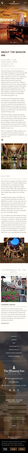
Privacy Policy (14, 349)
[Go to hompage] (14, 6)
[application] (14, 446)
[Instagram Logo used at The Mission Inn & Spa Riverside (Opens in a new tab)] (10, 390)
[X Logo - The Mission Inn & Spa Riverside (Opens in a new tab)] (18, 390)
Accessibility (14, 346)
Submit (14, 425)
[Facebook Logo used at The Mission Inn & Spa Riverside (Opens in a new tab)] (14, 390)
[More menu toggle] (25, 2)
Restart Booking (14, 356)
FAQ (14, 343)
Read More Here (5, 323)
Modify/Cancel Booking (14, 353)
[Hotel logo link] (14, 370)
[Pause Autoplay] (10, 42)
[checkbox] (1, 417)
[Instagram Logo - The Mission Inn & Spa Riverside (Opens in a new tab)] (2, 140)
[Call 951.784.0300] (2, 3)
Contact (14, 336)
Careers (14, 339)
